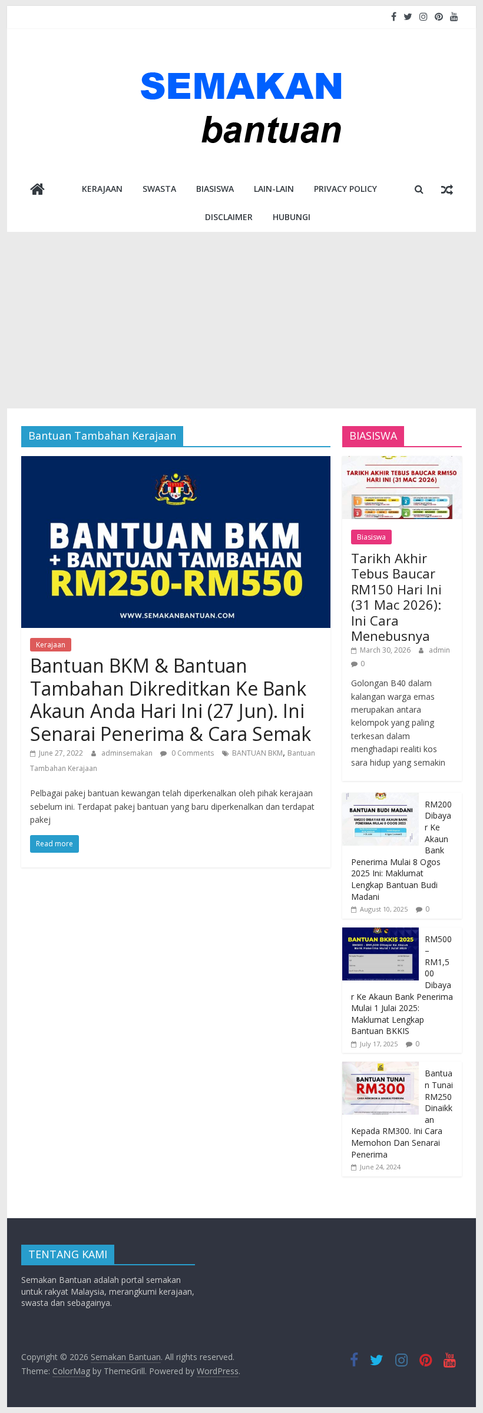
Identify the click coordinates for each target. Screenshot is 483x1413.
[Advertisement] (241, 320)
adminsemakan (127, 753)
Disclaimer (229, 216)
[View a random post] (447, 188)
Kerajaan (102, 188)
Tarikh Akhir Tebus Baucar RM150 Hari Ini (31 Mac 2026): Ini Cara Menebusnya (396, 596)
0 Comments (192, 753)
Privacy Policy (345, 188)
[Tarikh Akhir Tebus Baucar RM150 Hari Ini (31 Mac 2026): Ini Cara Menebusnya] (402, 462)
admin (439, 650)
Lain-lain (274, 188)
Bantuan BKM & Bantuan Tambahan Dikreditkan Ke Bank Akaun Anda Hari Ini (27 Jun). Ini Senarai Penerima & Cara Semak (170, 699)
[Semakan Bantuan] (37, 190)
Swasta (159, 188)
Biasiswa (215, 188)
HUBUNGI (291, 216)
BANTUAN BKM (257, 753)
